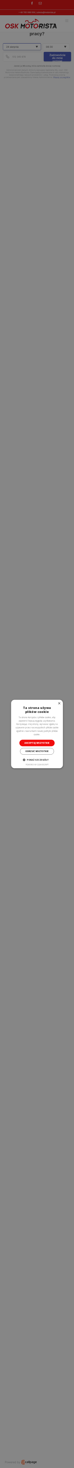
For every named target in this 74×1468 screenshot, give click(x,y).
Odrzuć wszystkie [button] (37, 751)
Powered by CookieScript (37, 764)
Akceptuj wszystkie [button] (36, 742)
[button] (37, 759)
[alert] (37, 734)
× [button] (59, 703)
